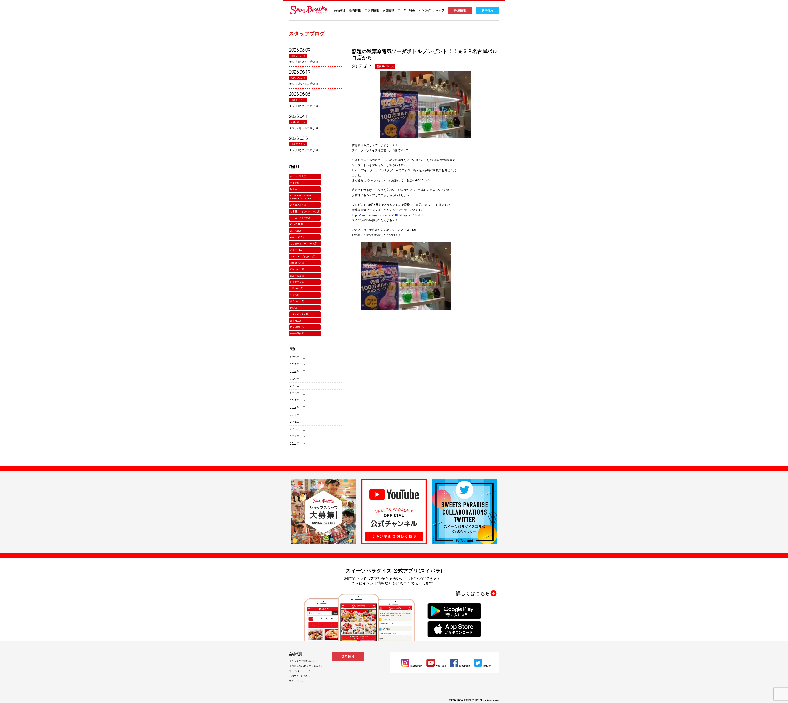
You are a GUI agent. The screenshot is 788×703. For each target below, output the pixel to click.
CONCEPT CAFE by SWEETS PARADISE (300, 197)
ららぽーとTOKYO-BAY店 (303, 243)
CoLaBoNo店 (296, 224)
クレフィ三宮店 (298, 176)
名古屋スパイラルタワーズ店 (305, 211)
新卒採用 (487, 10)
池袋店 (293, 308)
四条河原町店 (297, 327)
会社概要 (295, 654)
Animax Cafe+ (297, 237)
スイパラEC (296, 250)
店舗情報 (388, 10)
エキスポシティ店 (299, 314)
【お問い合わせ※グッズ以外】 (306, 666)
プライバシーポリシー (301, 671)
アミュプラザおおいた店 (302, 256)
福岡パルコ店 (297, 269)
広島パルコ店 (297, 77)
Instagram (416, 666)
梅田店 (293, 189)
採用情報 (460, 10)
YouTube (441, 666)
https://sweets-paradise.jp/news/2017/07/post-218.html (387, 215)
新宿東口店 (295, 320)
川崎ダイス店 (297, 55)
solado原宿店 (297, 333)
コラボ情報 (371, 10)
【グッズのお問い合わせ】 (303, 661)
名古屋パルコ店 (298, 205)
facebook (464, 665)
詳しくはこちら (473, 593)
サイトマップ (296, 680)
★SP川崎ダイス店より (303, 61)
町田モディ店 (297, 282)
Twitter (487, 665)
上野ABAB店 (296, 288)
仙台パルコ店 (297, 301)
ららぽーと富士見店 (300, 218)
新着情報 (355, 10)
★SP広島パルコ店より (303, 83)
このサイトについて (300, 675)
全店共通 (294, 295)
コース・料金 (406, 10)
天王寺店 (294, 182)
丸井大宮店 (295, 230)
